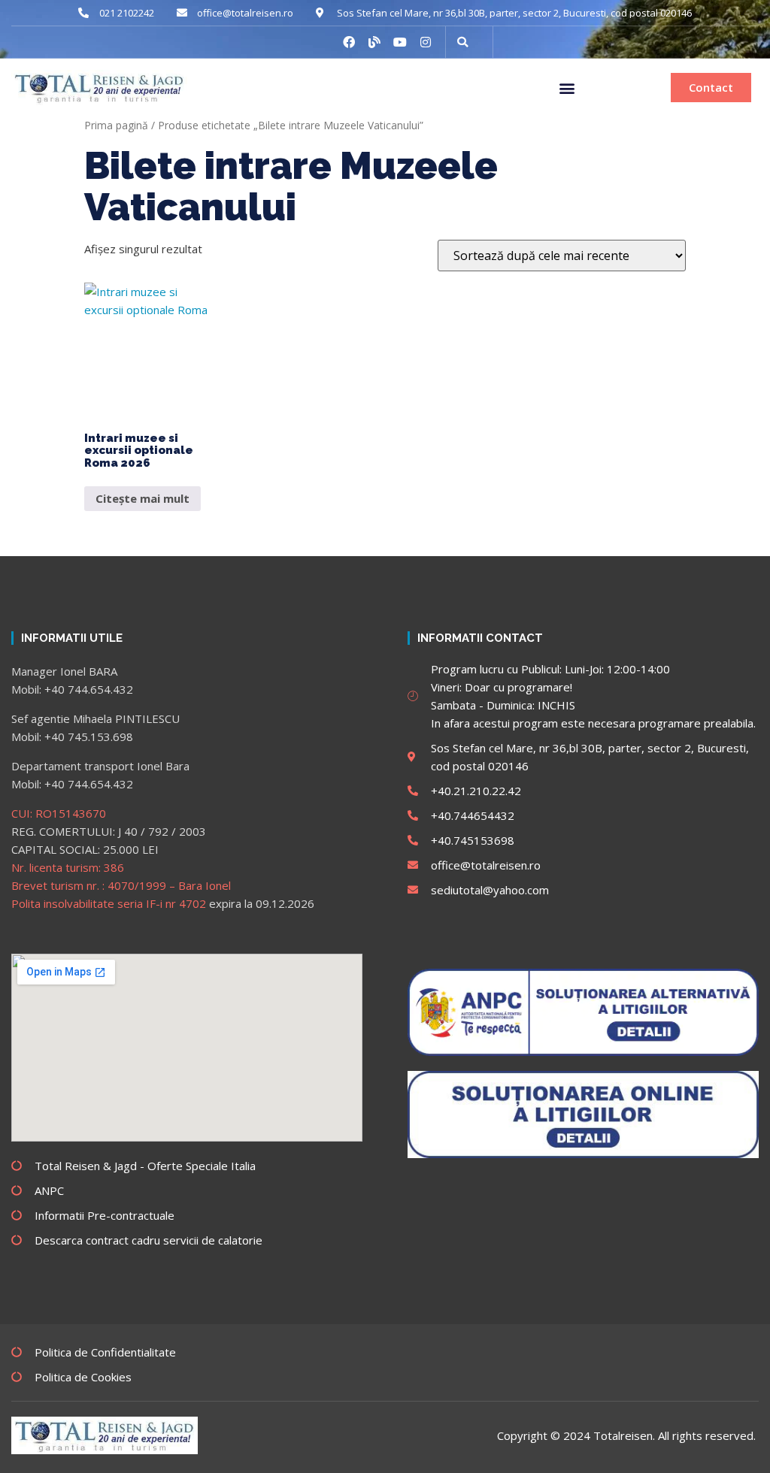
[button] (566, 87)
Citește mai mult (142, 498)
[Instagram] (426, 42)
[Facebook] (349, 42)
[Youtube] (400, 42)
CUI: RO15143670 (58, 813)
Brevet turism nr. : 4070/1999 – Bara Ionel (121, 885)
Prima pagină (116, 125)
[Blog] (374, 42)
